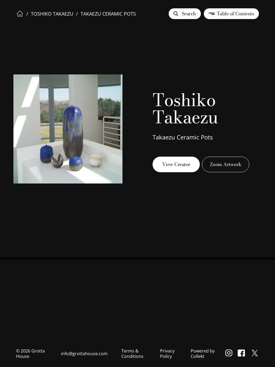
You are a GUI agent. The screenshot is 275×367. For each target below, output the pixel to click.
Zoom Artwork (225, 164)
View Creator (176, 164)
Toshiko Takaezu (52, 13)
